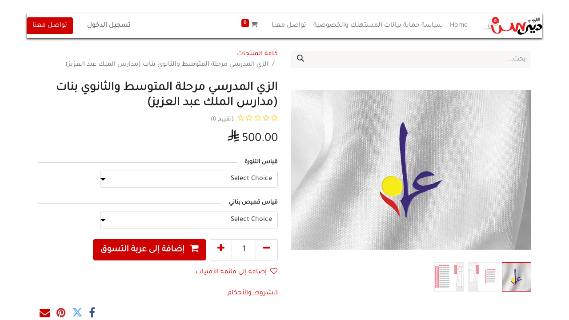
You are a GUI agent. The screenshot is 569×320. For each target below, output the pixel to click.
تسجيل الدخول (109, 25)
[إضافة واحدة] (221, 249)
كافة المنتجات (257, 54)
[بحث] (300, 59)
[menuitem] (458, 26)
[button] (513, 170)
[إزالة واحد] (267, 249)
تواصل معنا (49, 25)
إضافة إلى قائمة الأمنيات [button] (231, 272)
